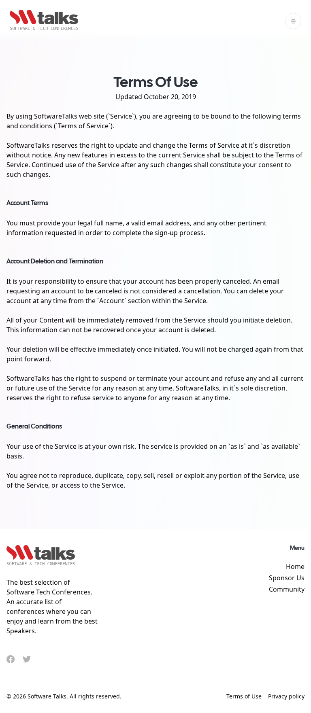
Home (295, 566)
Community (287, 589)
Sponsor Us (287, 577)
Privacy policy (286, 696)
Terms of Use (244, 696)
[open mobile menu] (293, 21)
